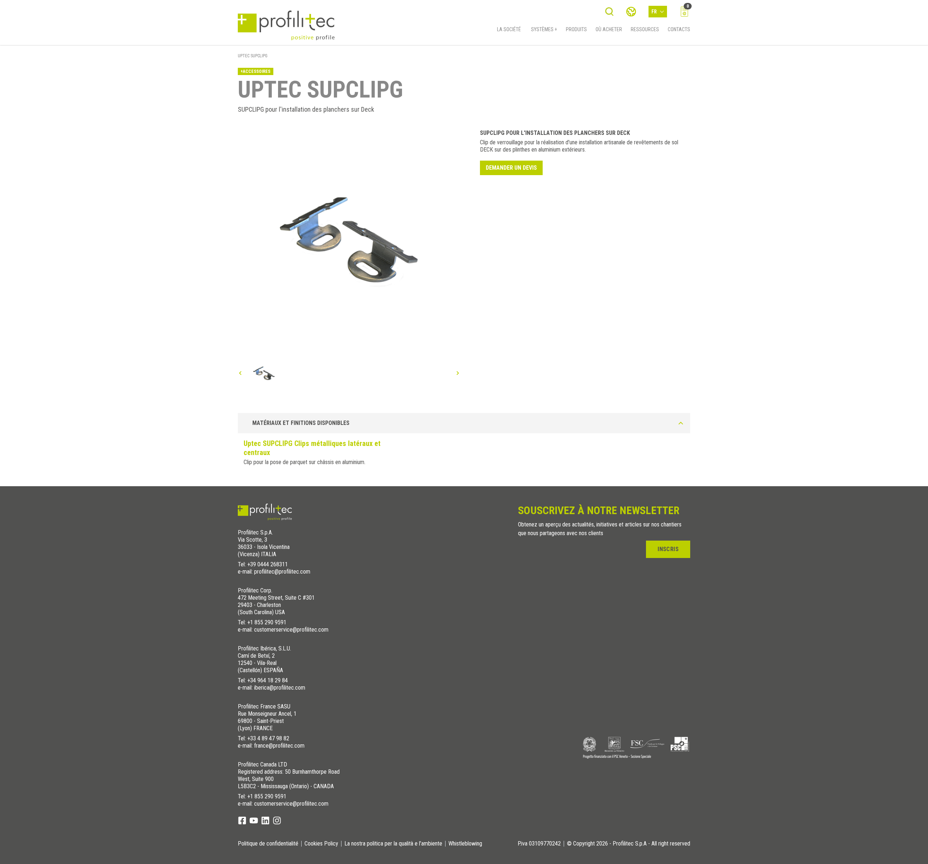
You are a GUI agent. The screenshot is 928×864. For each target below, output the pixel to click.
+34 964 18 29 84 (267, 680)
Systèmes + (544, 29)
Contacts (679, 29)
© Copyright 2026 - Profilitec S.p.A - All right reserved (628, 844)
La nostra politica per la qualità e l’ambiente (393, 844)
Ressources (645, 29)
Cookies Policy (321, 844)
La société (509, 29)
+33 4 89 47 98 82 (268, 738)
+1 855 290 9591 (266, 622)
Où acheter (609, 29)
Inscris (668, 549)
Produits (576, 29)
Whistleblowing (465, 844)
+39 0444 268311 (267, 564)
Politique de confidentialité (268, 844)
